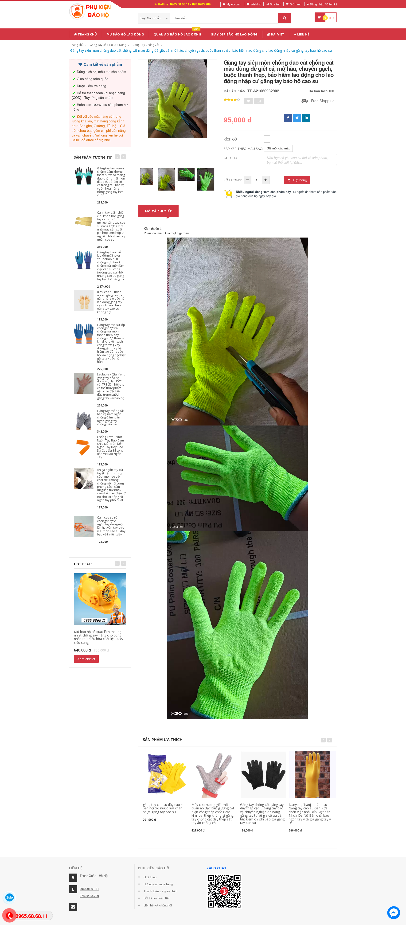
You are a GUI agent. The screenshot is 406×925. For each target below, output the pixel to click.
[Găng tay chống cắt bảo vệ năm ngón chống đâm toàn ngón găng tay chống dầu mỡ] (84, 419)
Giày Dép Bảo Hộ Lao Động (234, 34)
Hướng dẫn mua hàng (158, 884)
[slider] (232, 99)
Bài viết (277, 34)
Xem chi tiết (86, 659)
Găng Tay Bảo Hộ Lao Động (108, 45)
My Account (233, 4)
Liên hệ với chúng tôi (158, 905)
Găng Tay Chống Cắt (146, 45)
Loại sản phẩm (151, 18)
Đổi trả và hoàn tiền (157, 898)
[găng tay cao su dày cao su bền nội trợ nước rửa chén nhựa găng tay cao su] (166, 774)
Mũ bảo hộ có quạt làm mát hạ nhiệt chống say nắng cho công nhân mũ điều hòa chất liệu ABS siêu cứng (98, 637)
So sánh (275, 4)
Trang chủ (87, 34)
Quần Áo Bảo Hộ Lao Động (177, 33)
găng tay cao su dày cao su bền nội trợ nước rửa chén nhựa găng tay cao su (163, 808)
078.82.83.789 (89, 896)
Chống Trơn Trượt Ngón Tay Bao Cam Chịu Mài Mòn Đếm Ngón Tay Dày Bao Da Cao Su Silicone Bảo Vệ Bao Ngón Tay (110, 447)
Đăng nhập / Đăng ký (323, 4)
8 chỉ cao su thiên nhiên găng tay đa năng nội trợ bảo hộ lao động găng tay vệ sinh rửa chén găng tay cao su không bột (111, 302)
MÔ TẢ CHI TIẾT (158, 211)
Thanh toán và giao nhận (160, 891)
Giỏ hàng (295, 4)
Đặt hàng (299, 180)
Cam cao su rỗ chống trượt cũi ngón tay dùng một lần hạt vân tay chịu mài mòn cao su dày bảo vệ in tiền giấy (111, 525)
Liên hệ (303, 34)
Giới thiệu (150, 877)
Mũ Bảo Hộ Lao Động (125, 34)
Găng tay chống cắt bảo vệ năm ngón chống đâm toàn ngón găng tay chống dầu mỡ (110, 417)
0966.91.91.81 (89, 888)
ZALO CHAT (217, 868)
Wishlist (256, 4)
